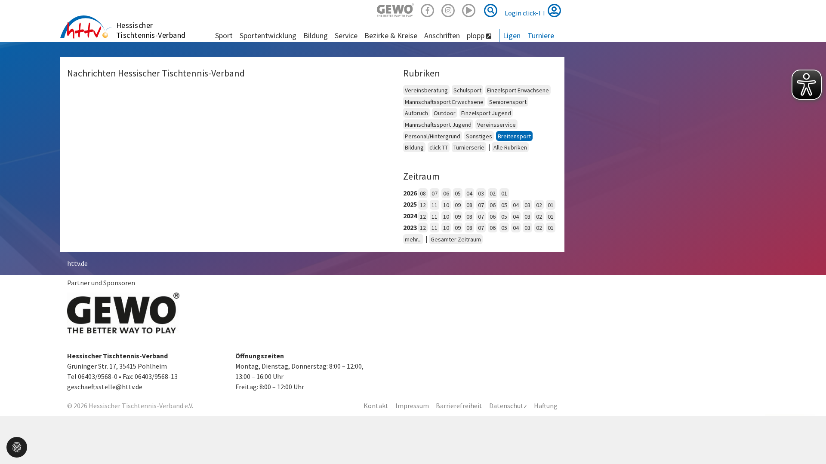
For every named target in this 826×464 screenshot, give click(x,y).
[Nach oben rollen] (808, 440)
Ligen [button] (512, 35)
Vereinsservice (496, 124)
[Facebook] (427, 9)
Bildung (414, 147)
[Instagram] (448, 9)
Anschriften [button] (442, 35)
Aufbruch (416, 113)
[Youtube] (469, 9)
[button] (17, 446)
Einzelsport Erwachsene (518, 90)
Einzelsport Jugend (486, 113)
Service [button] (346, 35)
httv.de (77, 263)
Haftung (546, 405)
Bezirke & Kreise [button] (390, 35)
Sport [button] (224, 35)
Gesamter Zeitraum (456, 239)
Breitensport (514, 136)
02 (493, 193)
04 (469, 193)
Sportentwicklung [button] (268, 35)
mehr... (413, 239)
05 (458, 193)
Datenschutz (508, 405)
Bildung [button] (315, 35)
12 (423, 205)
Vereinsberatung (426, 90)
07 (434, 193)
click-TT (438, 147)
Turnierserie (468, 147)
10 (446, 205)
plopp (476, 35)
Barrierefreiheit (459, 405)
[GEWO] (395, 9)
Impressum (412, 405)
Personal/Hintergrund (432, 136)
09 (458, 205)
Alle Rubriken (510, 147)
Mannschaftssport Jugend (438, 124)
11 (434, 205)
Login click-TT (526, 13)
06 (446, 193)
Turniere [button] (540, 35)
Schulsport (467, 90)
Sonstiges (479, 136)
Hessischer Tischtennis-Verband (151, 30)
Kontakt (376, 405)
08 (423, 193)
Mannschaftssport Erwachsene (444, 102)
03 (481, 193)
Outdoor (445, 113)
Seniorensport (508, 102)
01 (504, 193)
